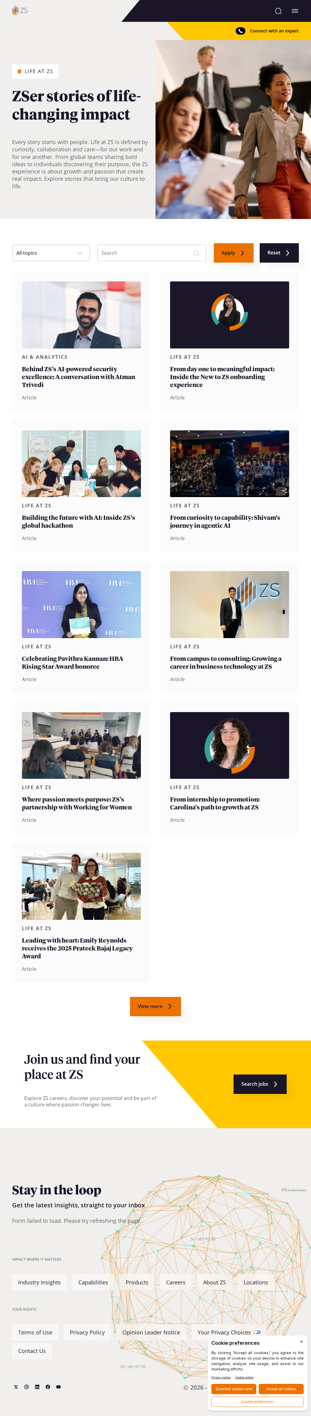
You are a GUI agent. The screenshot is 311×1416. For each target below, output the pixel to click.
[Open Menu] (295, 10)
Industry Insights (39, 1282)
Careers (176, 1282)
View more (150, 1006)
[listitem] (81, 341)
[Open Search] (278, 11)
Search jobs (254, 1084)
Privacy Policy (87, 1332)
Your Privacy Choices (224, 1332)
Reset (274, 252)
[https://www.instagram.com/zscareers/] (26, 1387)
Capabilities (93, 1282)
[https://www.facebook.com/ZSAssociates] (48, 1387)
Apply (228, 252)
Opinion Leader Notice (151, 1332)
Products (137, 1282)
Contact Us (32, 1350)
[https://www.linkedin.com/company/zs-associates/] (37, 1387)
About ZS (214, 1282)
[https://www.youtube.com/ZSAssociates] (58, 1387)
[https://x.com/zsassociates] (16, 1387)
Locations (256, 1282)
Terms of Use (35, 1332)
